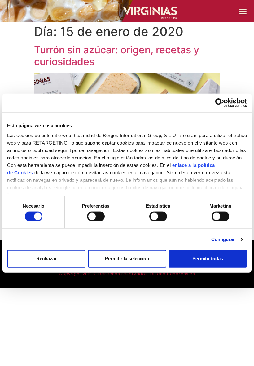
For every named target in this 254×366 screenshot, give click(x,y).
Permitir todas (207, 258)
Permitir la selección (127, 258)
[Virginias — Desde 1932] (127, 11)
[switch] (96, 216)
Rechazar (46, 258)
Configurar (223, 239)
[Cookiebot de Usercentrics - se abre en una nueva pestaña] (220, 103)
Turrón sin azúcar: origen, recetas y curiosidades (116, 56)
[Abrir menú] (243, 11)
